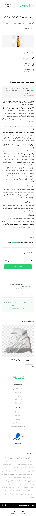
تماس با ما (18, 416)
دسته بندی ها (8, 6)
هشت (20, 505)
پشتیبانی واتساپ (18, 423)
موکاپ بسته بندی (18, 389)
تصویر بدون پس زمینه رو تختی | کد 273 (22, 360)
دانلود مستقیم (18, 267)
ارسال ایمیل (18, 412)
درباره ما (18, 419)
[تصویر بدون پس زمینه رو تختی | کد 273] (18, 341)
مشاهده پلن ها (28, 96)
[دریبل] (2, 505)
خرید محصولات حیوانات (18, 426)
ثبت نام (14, 242)
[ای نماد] (18, 438)
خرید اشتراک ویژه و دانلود (18, 308)
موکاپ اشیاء (18, 396)
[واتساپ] (5, 505)
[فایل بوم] (27, 5)
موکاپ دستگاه (18, 403)
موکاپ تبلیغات (18, 399)
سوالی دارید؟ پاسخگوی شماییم (18, 294)
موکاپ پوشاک (18, 392)
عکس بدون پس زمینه (19, 23)
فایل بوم (31, 23)
